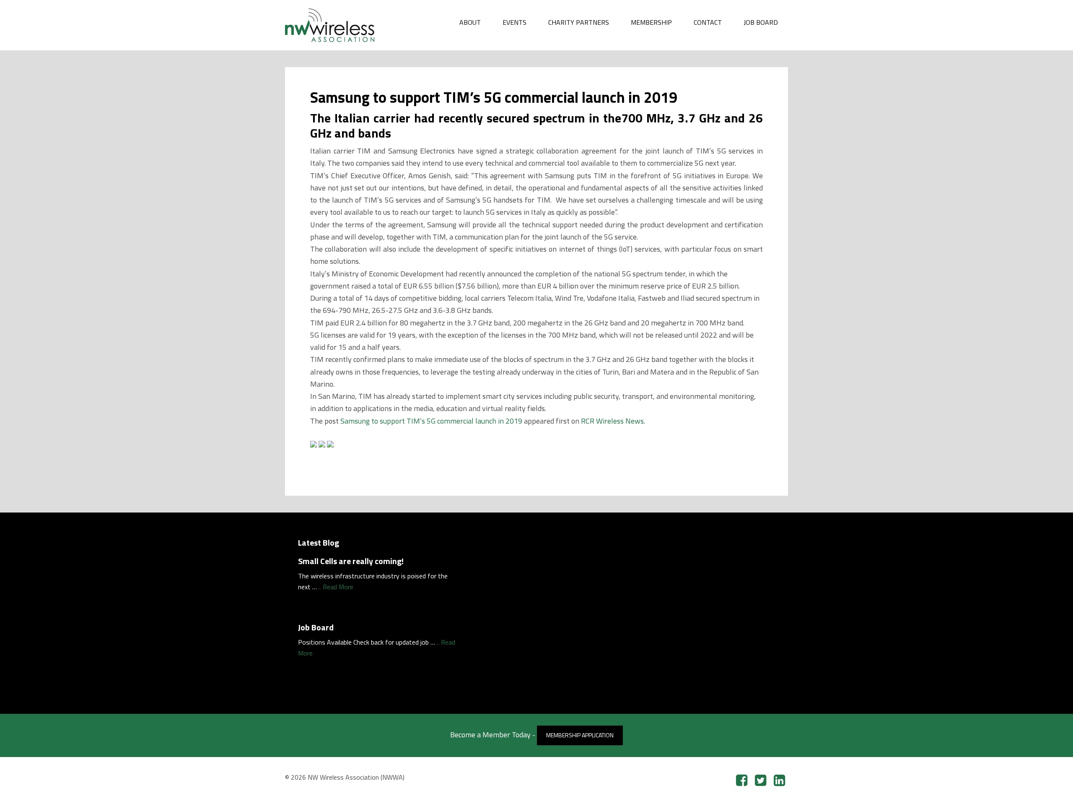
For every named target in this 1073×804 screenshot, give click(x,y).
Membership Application (580, 735)
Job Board (316, 627)
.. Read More (336, 587)
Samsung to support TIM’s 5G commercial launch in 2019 (431, 421)
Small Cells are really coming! (351, 560)
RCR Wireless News (612, 421)
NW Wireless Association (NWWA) (348, 25)
